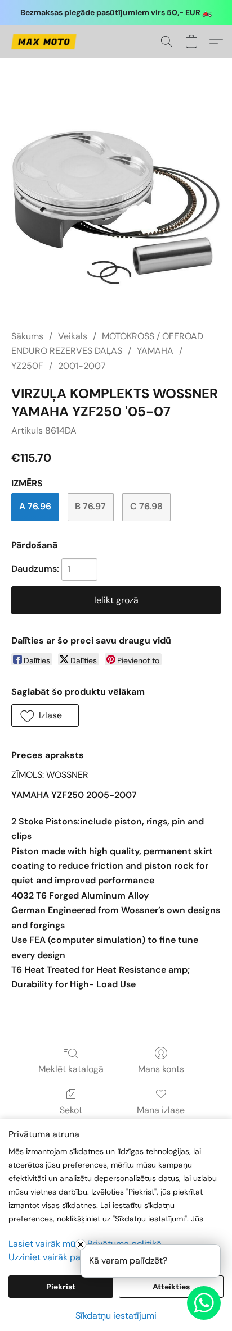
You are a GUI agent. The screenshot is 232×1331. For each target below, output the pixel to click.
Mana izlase (161, 1110)
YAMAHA (155, 351)
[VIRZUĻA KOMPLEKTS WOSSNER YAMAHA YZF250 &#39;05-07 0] (116, 207)
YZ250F (27, 366)
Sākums (27, 336)
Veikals (72, 336)
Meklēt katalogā (71, 1069)
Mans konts (161, 1069)
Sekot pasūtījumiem (71, 1116)
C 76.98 (146, 506)
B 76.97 (90, 506)
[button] (45, 41)
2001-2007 (82, 366)
